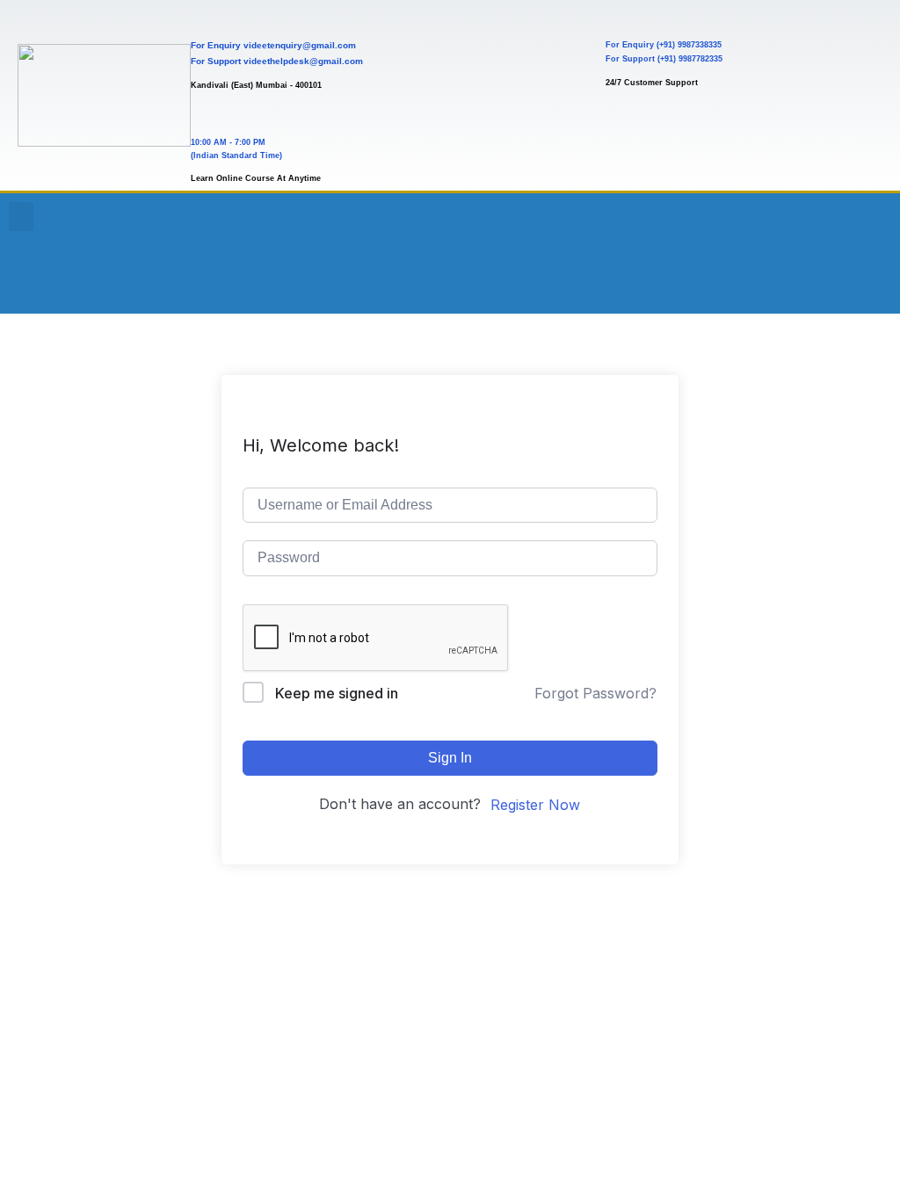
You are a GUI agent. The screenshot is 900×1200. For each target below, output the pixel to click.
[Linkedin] (719, 276)
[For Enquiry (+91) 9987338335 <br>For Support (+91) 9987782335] (621, 15)
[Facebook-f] (767, 224)
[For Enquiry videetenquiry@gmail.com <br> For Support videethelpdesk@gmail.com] (206, 15)
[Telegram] (816, 276)
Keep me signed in (336, 693)
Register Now (535, 804)
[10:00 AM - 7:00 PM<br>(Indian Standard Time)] (206, 113)
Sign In (450, 757)
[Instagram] (816, 224)
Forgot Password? (595, 693)
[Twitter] (864, 224)
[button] (21, 216)
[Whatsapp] (767, 276)
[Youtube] (719, 224)
